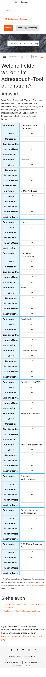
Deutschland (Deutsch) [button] (17, 19)
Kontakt (8, 28)
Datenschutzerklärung (12, 662)
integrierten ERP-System (34, 585)
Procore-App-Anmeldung (27, 28)
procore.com (10, 10)
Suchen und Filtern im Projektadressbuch (22, 611)
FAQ (25, 57)
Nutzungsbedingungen (32, 662)
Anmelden (29, 665)
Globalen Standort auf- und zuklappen (41, 56)
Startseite (13, 57)
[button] (36, 43)
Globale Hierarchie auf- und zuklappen (6, 57)
